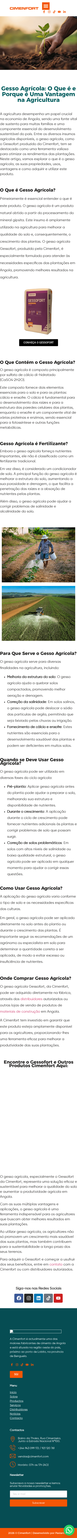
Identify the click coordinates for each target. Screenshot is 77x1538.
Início (13, 1392)
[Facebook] (18, 1298)
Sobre (14, 1396)
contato (55, 1264)
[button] (46, 6)
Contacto (16, 1418)
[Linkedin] (38, 1298)
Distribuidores (19, 1409)
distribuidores (31, 999)
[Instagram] (49, 12)
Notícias (15, 1414)
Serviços (15, 1405)
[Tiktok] (54, 12)
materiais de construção (20, 1012)
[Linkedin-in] (64, 12)
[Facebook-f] (44, 12)
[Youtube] (59, 12)
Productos (16, 1401)
